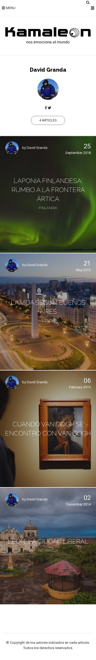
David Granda (37, 148)
